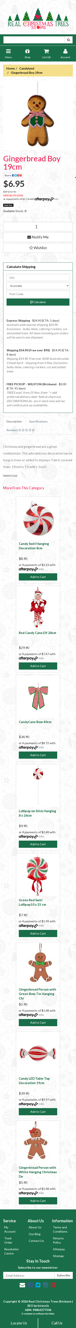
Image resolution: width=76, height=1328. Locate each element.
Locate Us (19, 1323)
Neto (51, 1313)
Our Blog (35, 1234)
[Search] (68, 39)
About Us (35, 1227)
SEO (30, 1305)
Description (14, 421)
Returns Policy (58, 1240)
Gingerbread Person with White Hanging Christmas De (38, 1172)
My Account (10, 1229)
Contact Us (36, 1240)
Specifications (38, 421)
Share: (8, 175)
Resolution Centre (11, 1251)
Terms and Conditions (60, 1229)
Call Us (57, 1323)
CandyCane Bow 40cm (35, 722)
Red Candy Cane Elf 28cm (37, 633)
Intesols (43, 1305)
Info (56, 199)
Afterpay (59, 1249)
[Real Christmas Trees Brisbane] (38, 17)
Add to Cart (38, 577)
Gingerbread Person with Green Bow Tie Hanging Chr (37, 993)
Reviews (12, 430)
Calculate (39, 302)
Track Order (8, 1240)
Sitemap (58, 1256)
